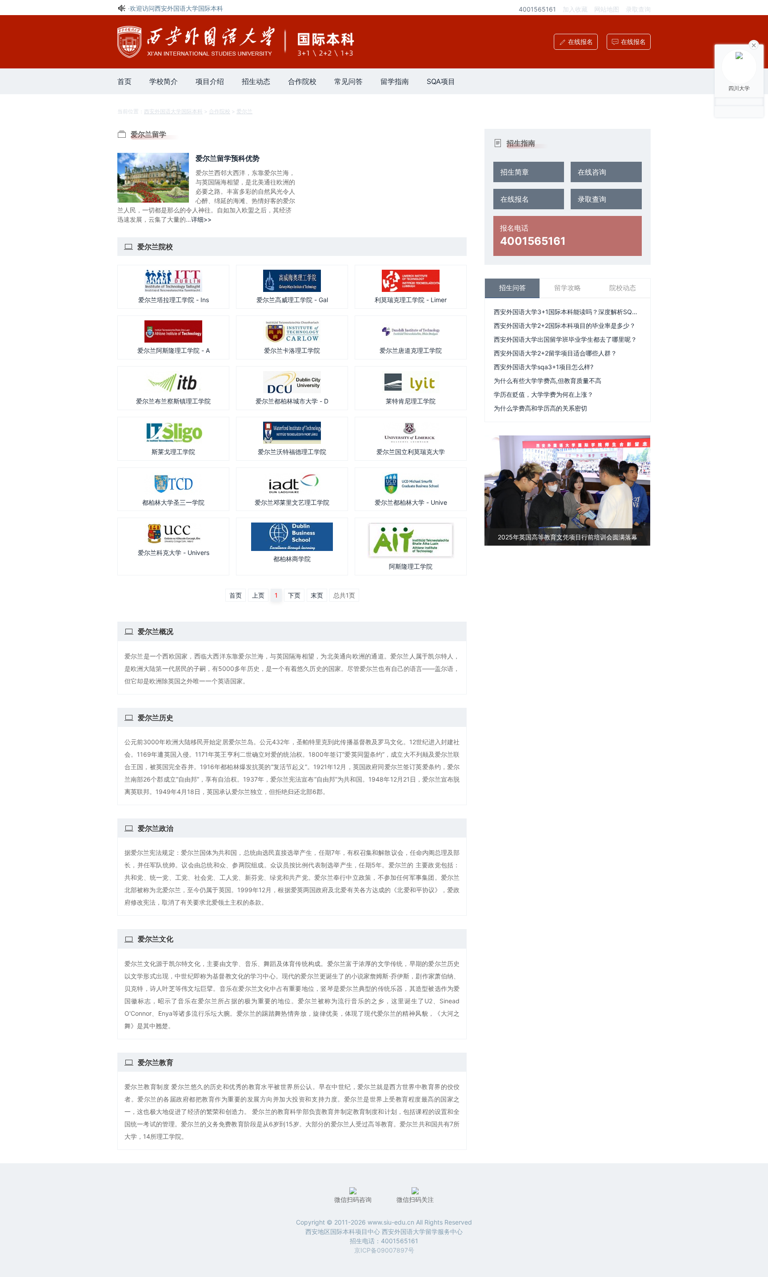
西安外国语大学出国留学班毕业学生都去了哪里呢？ (565, 339)
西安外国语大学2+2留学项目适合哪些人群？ (555, 353)
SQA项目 (441, 81)
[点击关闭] (753, 44)
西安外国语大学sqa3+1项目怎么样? (543, 367)
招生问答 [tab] (512, 287)
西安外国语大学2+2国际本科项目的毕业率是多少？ (565, 325)
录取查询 (638, 9)
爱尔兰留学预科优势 (228, 158)
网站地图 (606, 9)
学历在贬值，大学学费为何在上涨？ (543, 394)
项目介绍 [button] (210, 81)
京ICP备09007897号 (384, 1250)
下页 (294, 595)
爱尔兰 (244, 111)
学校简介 (163, 81)
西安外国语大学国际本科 (173, 111)
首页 (124, 81)
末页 (317, 595)
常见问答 (348, 81)
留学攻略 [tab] (567, 287)
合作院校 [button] (302, 81)
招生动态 (256, 81)
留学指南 (394, 81)
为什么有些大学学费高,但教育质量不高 (547, 380)
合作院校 (219, 111)
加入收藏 (575, 9)
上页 (258, 595)
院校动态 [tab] (622, 287)
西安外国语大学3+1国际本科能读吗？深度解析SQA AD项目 (567, 311)
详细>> (201, 219)
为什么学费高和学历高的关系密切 (540, 408)
